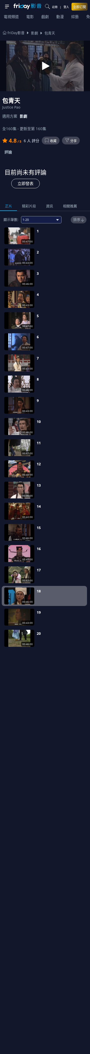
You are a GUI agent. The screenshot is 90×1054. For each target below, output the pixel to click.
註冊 (55, 7)
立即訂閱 (79, 7)
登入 (66, 7)
